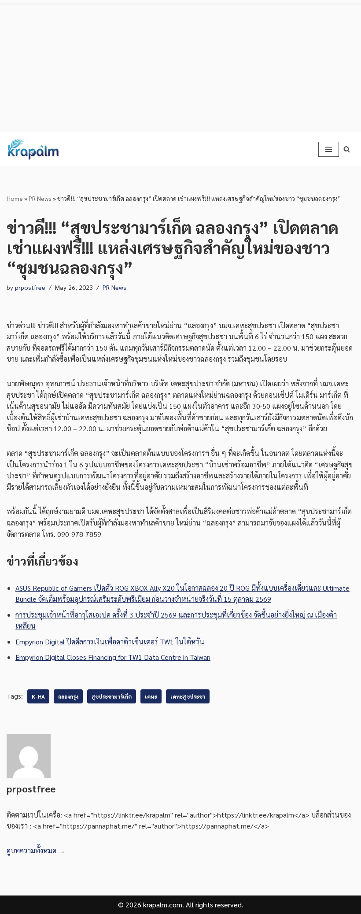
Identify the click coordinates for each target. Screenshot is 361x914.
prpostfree (30, 287)
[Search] (346, 149)
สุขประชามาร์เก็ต (112, 696)
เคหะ (151, 696)
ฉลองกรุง (68, 696)
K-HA (38, 696)
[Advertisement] (180, 66)
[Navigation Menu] (328, 149)
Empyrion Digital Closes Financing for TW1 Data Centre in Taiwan (112, 657)
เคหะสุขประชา (187, 696)
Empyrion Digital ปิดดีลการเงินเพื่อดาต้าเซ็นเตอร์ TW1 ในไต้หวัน (109, 641)
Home (15, 198)
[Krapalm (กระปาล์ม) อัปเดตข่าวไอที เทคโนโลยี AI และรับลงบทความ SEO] (33, 149)
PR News (40, 198)
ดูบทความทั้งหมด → (36, 850)
